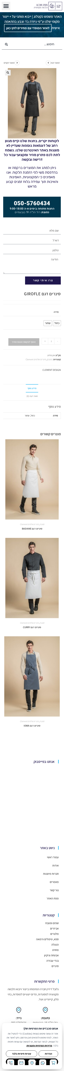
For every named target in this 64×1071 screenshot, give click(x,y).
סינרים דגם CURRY (32, 627)
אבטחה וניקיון (51, 955)
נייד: (19, 1018)
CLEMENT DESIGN (51, 369)
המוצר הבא (55, 62)
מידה (56, 312)
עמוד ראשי (53, 857)
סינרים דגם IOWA (32, 725)
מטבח (49, 359)
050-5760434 (32, 203)
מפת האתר (53, 898)
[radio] (57, 323)
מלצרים (54, 934)
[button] (6, 6)
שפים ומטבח (52, 923)
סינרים (55, 966)
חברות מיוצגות (51, 874)
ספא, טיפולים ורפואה (47, 939)
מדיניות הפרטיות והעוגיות (39, 1045)
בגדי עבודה (52, 961)
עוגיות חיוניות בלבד (21, 1053)
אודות (55, 865)
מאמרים (54, 882)
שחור (27, 415)
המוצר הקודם (9, 62)
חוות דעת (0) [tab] (32, 396)
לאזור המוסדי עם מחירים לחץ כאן (27, 28)
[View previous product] (17, 62)
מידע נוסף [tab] (32, 388)
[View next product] (48, 62)
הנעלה (55, 944)
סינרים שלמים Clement (36, 359)
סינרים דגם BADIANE (32, 528)
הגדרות (48, 1053)
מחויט (55, 950)
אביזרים (54, 928)
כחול (33, 415)
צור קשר (54, 890)
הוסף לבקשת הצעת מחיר (24, 342)
